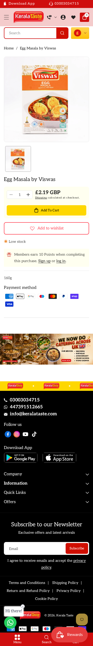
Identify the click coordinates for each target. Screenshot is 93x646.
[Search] (62, 33)
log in (61, 261)
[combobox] (36, 33)
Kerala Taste (64, 615)
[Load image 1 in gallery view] (18, 159)
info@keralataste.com (33, 414)
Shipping (41, 197)
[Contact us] (10, 622)
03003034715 (25, 400)
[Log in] (63, 17)
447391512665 (26, 407)
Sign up (44, 261)
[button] (8, 17)
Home (9, 48)
